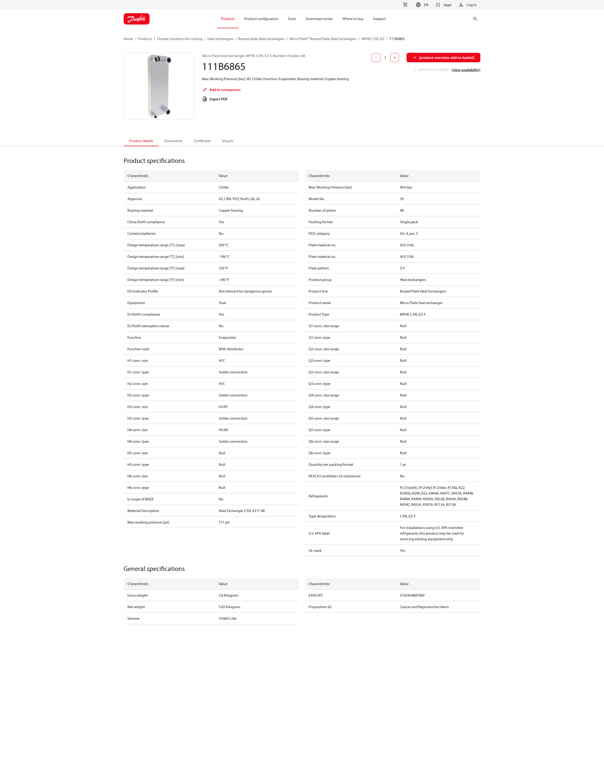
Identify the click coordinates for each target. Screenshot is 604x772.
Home (128, 38)
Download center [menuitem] (319, 18)
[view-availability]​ (466, 69)
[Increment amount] (394, 57)
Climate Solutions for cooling (179, 38)
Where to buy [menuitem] (353, 18)
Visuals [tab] (227, 140)
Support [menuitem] (379, 18)
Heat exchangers (220, 38)
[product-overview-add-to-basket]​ (446, 57)
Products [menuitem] (228, 18)
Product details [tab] (141, 140)
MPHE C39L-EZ (372, 38)
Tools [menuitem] (292, 18)
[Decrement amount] (376, 57)
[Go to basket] (405, 4)
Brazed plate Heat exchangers (261, 38)
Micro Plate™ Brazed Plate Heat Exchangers (323, 38)
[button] (421, 4)
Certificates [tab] (202, 140)
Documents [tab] (173, 140)
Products (145, 38)
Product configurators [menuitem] (261, 18)
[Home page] (137, 19)
